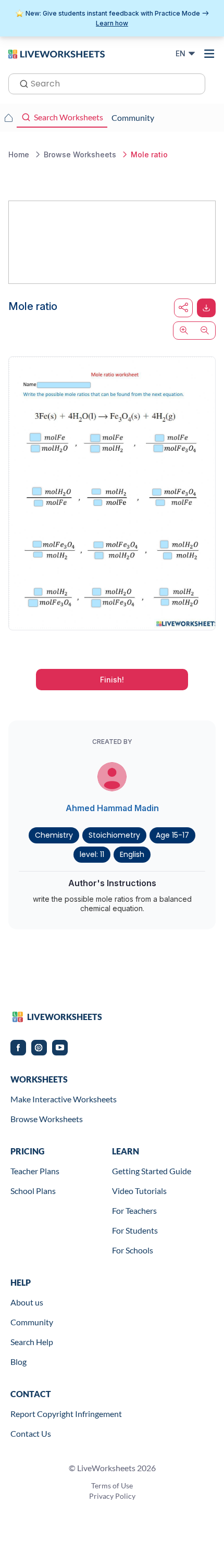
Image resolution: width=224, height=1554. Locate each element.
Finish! (112, 679)
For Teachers (134, 1210)
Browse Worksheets (46, 1119)
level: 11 (92, 854)
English (132, 854)
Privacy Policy (112, 1495)
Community (31, 1322)
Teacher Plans (34, 1171)
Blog (18, 1361)
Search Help (31, 1342)
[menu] (209, 53)
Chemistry (54, 835)
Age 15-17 (172, 835)
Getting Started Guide (151, 1171)
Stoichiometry (114, 835)
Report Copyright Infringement (66, 1414)
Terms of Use (112, 1485)
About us (26, 1302)
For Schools (132, 1250)
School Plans (33, 1191)
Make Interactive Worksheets (63, 1099)
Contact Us (30, 1433)
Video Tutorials (139, 1191)
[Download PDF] (206, 308)
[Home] (56, 53)
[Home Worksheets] (8, 117)
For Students (135, 1230)
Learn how (112, 23)
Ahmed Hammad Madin (112, 808)
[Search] (20, 83)
